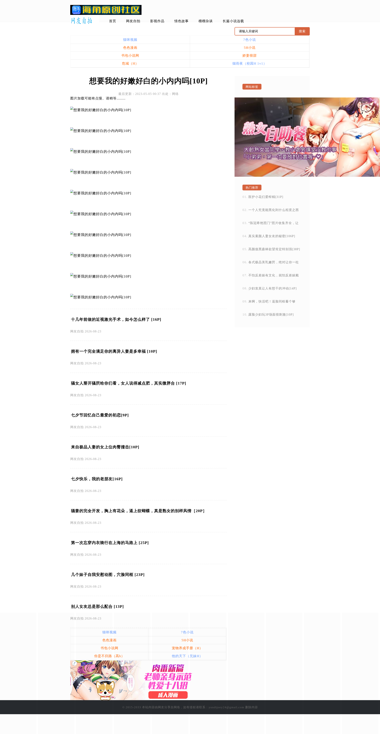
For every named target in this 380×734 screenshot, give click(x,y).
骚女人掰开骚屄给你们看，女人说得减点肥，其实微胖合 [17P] (128, 383)
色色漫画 (130, 48)
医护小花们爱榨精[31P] (265, 197)
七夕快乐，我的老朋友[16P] (97, 479)
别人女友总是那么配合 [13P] (97, 606)
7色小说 (249, 40)
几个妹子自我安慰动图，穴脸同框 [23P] (108, 574)
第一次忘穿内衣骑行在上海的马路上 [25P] (110, 542)
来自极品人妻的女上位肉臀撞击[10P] (105, 447)
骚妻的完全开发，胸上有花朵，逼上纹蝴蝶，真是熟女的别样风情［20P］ (139, 511)
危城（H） (130, 63)
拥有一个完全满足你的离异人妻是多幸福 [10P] (114, 351)
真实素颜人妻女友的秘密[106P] (271, 236)
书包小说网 (130, 55)
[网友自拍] (84, 21)
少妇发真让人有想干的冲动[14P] (272, 288)
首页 (112, 21)
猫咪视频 (130, 40)
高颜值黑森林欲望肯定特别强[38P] (274, 249)
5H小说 (250, 48)
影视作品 (157, 21)
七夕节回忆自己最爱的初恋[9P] (100, 415)
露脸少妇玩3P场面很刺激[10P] (271, 314)
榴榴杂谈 (206, 21)
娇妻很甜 (249, 55)
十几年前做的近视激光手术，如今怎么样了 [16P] (116, 319)
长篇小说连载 (233, 21)
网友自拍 (133, 21)
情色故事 (181, 21)
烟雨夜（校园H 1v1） (249, 63)
